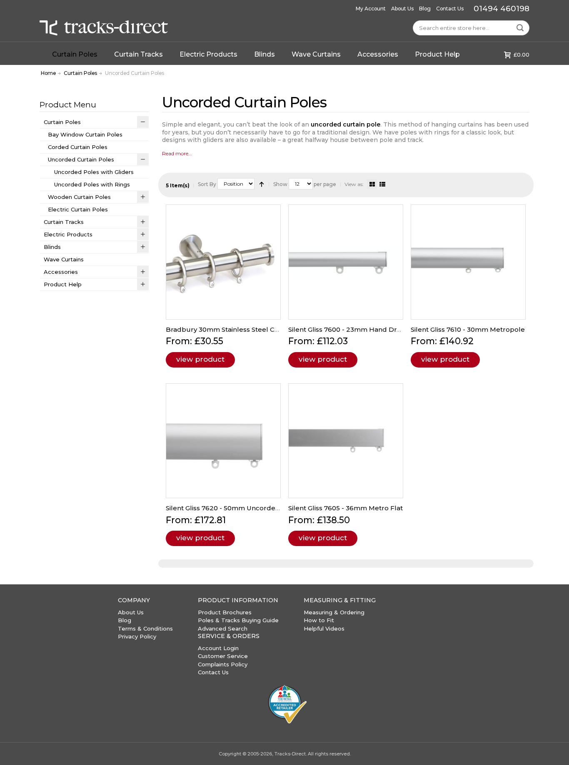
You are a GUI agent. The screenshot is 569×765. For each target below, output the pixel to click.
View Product (200, 359)
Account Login (218, 648)
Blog (425, 8)
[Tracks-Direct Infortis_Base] (104, 27)
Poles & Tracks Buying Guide (238, 620)
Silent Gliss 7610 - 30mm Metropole (468, 329)
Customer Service (223, 656)
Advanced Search (222, 628)
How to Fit (319, 620)
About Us (402, 8)
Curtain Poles (80, 73)
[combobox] (471, 27)
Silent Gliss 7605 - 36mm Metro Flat (345, 508)
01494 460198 (501, 8)
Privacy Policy (137, 636)
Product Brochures (225, 612)
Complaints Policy (222, 664)
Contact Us (450, 8)
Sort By (207, 184)
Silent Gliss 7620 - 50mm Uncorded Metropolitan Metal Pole (263, 508)
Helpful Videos (324, 628)
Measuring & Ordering (334, 612)
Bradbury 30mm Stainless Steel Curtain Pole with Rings (255, 329)
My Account (371, 8)
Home (48, 73)
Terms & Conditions (145, 628)
